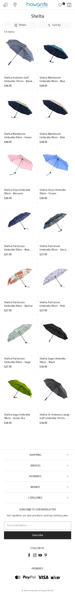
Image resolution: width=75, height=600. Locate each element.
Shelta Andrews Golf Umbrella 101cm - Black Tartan (18, 79)
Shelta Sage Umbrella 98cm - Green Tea (17, 416)
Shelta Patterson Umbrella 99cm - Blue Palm (17, 247)
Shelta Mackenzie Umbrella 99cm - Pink (52, 135)
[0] (60, 5)
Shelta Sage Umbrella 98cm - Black (52, 360)
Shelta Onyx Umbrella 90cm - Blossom (17, 191)
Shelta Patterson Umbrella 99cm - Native (18, 304)
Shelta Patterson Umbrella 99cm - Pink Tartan (52, 304)
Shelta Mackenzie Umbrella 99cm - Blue (52, 79)
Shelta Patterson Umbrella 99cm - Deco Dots (53, 247)
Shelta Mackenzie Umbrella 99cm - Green (18, 135)
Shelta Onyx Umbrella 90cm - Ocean (53, 191)
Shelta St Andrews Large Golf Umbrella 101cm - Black (54, 416)
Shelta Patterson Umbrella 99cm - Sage (17, 360)
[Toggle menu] (5, 5)
